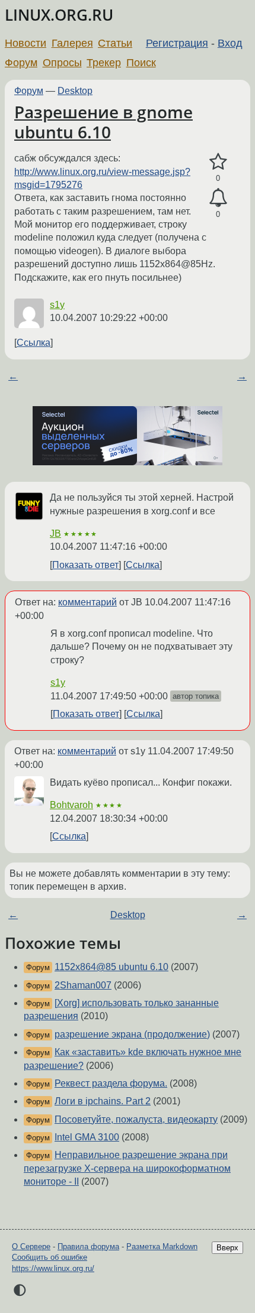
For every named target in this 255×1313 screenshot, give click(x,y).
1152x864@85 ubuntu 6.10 (111, 967)
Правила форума (88, 1246)
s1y (57, 305)
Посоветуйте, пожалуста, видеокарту (136, 1119)
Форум (21, 63)
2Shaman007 (83, 985)
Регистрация (177, 43)
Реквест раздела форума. (111, 1083)
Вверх (227, 1247)
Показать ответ (85, 565)
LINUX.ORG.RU (59, 15)
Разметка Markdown (161, 1246)
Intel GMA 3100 (87, 1137)
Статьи (115, 43)
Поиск (141, 63)
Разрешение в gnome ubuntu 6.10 (103, 121)
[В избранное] (218, 162)
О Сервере (31, 1246)
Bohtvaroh (71, 805)
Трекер (104, 63)
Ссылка (33, 343)
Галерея (72, 43)
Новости (25, 43)
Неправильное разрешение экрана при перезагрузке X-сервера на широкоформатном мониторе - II (127, 1168)
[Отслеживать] (218, 198)
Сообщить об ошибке (49, 1257)
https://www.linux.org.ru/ (53, 1268)
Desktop (75, 91)
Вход (230, 43)
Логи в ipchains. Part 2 (103, 1101)
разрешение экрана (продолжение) (132, 1034)
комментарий (87, 602)
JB (55, 534)
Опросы (62, 63)
